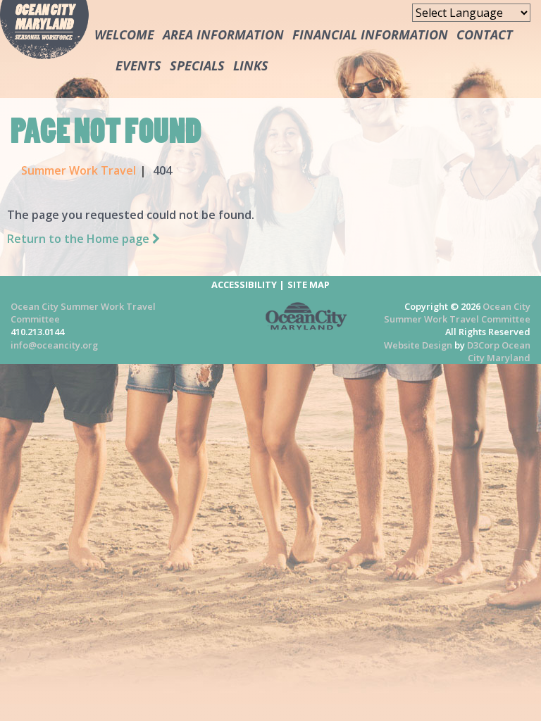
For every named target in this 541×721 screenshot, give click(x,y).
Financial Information (370, 34)
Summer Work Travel (78, 170)
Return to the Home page (79, 238)
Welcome (124, 34)
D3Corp (483, 345)
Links (250, 65)
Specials (197, 65)
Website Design (418, 345)
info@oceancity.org (54, 345)
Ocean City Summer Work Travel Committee (457, 312)
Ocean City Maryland (499, 351)
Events (138, 65)
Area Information (223, 34)
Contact (484, 34)
